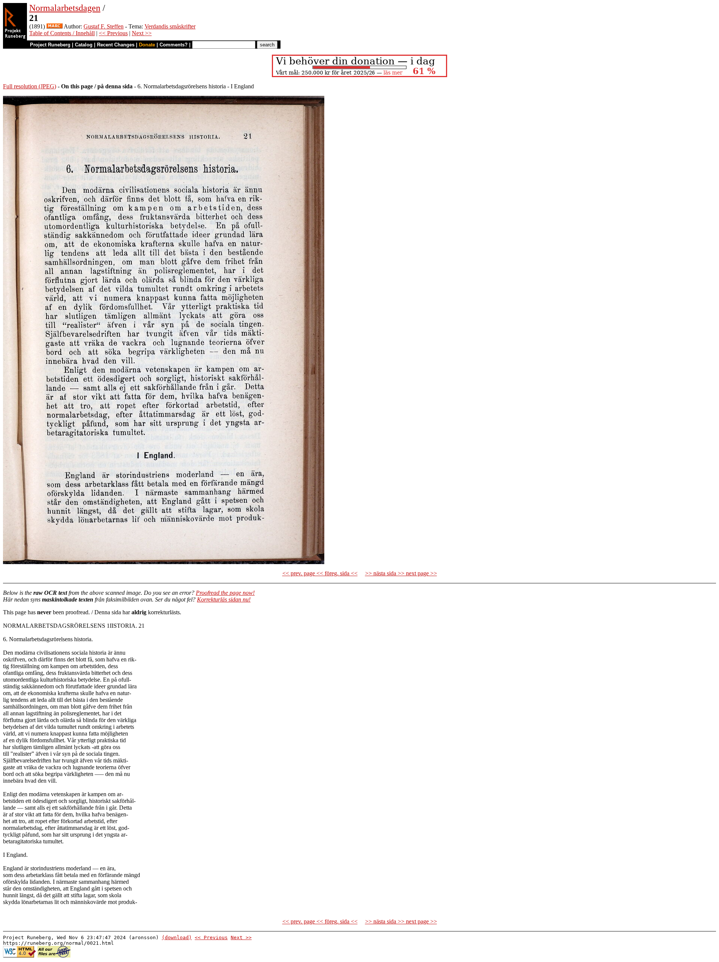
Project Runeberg (50, 45)
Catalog (83, 45)
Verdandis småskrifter (170, 26)
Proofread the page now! (225, 593)
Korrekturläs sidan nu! (224, 599)
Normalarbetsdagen (64, 8)
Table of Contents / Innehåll (62, 33)
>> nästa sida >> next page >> (401, 573)
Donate (147, 45)
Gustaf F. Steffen (104, 26)
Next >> (142, 33)
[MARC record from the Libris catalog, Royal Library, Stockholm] (54, 26)
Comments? (174, 45)
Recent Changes (115, 45)
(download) (177, 937)
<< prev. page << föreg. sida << (320, 573)
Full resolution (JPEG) (29, 86)
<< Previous (113, 33)
